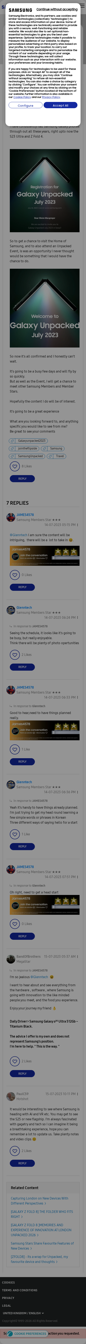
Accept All (60, 105)
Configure (25, 106)
